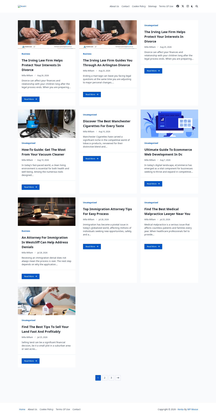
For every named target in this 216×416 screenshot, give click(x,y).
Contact (126, 6)
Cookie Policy (139, 6)
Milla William (27, 75)
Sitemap (152, 6)
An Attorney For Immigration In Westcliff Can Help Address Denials (45, 242)
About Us (114, 6)
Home (22, 409)
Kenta (181, 409)
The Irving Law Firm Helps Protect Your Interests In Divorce (42, 65)
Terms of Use (166, 6)
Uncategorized (151, 25)
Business (26, 53)
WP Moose (192, 409)
